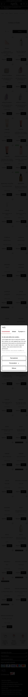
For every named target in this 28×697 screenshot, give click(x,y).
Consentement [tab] (6, 331)
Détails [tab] (14, 331)
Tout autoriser (14, 358)
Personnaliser (13, 363)
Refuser (14, 368)
